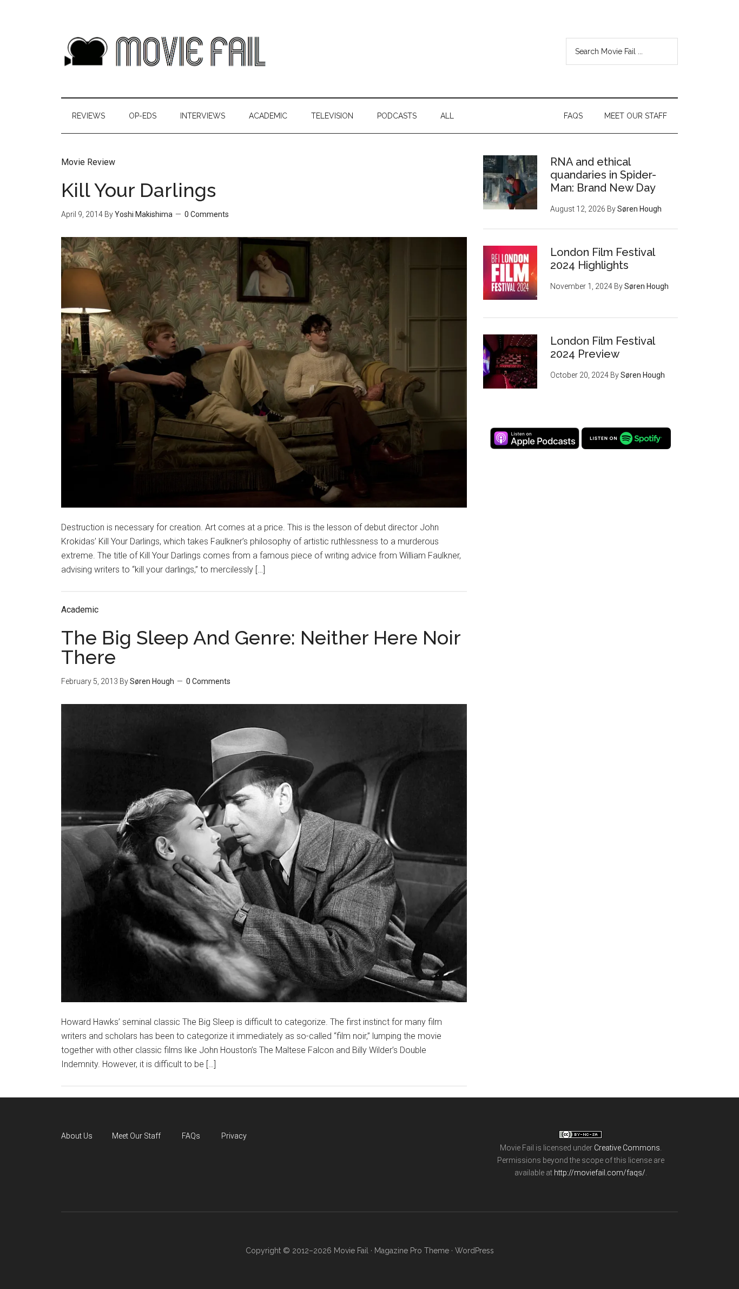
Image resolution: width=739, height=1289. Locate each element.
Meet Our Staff (136, 1136)
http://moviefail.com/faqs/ (599, 1172)
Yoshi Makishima (144, 214)
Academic (79, 609)
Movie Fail (164, 51)
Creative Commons (627, 1147)
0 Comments (206, 214)
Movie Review (88, 162)
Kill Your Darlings (138, 190)
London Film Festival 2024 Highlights (602, 259)
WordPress (474, 1250)
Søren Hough (152, 681)
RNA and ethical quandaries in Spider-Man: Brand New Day (603, 174)
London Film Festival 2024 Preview (602, 347)
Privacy (234, 1136)
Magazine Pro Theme (411, 1250)
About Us (77, 1136)
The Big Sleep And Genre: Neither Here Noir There (260, 647)
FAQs (191, 1136)
